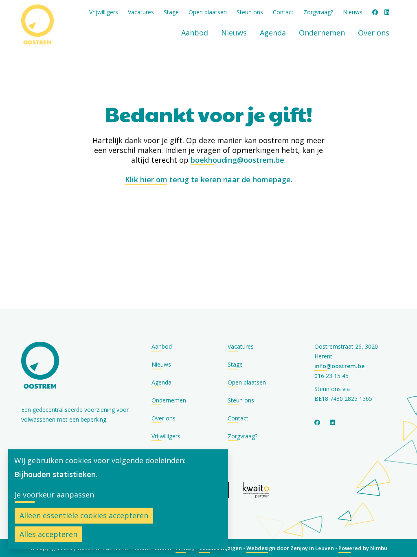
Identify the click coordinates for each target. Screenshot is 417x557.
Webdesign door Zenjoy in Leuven (290, 548)
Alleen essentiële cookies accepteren (84, 515)
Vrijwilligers (103, 12)
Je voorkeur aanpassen (54, 495)
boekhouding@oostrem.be (237, 160)
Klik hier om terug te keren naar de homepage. (208, 179)
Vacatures (141, 12)
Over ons (373, 33)
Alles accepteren (48, 534)
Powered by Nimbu (362, 548)
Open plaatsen (208, 12)
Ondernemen (322, 33)
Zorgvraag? (318, 12)
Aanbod (194, 33)
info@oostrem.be (339, 366)
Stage (171, 12)
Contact (283, 12)
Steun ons (250, 12)
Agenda (273, 33)
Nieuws (352, 12)
